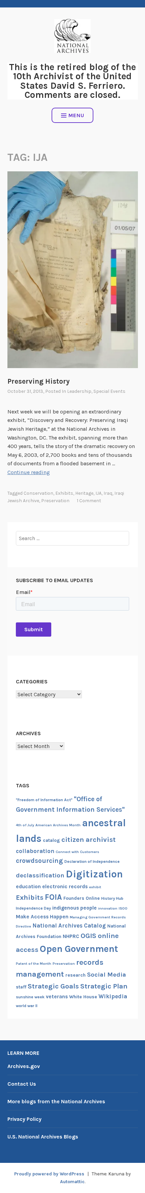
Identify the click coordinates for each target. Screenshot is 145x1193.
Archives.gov (23, 1066)
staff (21, 987)
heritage (84, 493)
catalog (51, 840)
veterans (57, 997)
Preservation (55, 501)
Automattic (72, 1182)
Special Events (109, 391)
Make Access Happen (42, 917)
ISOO (123, 908)
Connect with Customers (77, 852)
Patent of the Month (33, 963)
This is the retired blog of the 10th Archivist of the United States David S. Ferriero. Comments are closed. (72, 81)
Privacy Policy (24, 1119)
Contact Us (21, 1084)
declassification (40, 875)
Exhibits (64, 493)
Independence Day (33, 908)
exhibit (95, 887)
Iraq (108, 493)
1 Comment (89, 501)
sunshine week (30, 997)
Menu (76, 115)
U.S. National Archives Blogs (42, 1136)
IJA (98, 493)
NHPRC (71, 936)
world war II (26, 1005)
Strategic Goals (53, 986)
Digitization (94, 874)
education (28, 886)
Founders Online (81, 898)
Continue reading (28, 472)
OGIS (88, 936)
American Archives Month (58, 825)
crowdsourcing (39, 861)
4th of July (25, 825)
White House (83, 997)
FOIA (53, 897)
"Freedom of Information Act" (44, 799)
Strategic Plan (103, 986)
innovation (107, 908)
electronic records (65, 886)
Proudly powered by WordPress (49, 1174)
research (75, 975)
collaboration (35, 851)
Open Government (79, 948)
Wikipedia (112, 996)
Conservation (38, 493)
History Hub (112, 898)
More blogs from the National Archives (56, 1101)
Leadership (79, 391)
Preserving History (38, 381)
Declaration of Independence (92, 861)
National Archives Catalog (69, 925)
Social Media (106, 974)
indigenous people (74, 908)
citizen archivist (88, 839)
